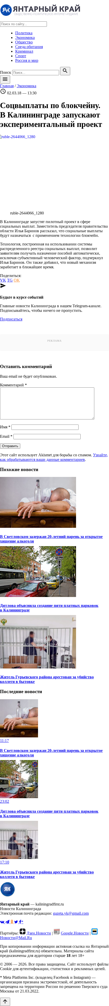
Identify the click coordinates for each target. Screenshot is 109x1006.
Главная (7, 86)
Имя (5, 427)
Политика (23, 33)
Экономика (25, 37)
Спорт (20, 56)
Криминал (24, 51)
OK (17, 280)
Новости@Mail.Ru (16, 938)
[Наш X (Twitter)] (16, 922)
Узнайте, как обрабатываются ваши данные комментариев (54, 457)
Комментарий (13, 385)
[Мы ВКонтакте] (2, 922)
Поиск (5, 72)
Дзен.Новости (39, 933)
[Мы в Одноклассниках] (12, 922)
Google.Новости (75, 933)
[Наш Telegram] (7, 922)
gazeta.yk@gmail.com (71, 913)
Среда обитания (29, 47)
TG (10, 280)
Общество (24, 42)
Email (6, 436)
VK (3, 280)
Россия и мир (26, 60)
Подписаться (11, 319)
